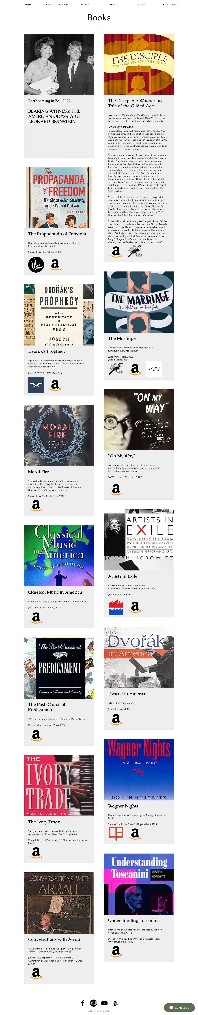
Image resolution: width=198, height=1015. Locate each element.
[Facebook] (83, 1003)
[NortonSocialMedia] (36, 385)
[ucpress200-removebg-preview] (116, 834)
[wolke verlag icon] (154, 369)
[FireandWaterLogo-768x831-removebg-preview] (116, 607)
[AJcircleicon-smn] (93, 1003)
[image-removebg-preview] (36, 265)
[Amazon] (55, 265)
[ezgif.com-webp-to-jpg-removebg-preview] (135, 252)
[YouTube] (104, 1003)
